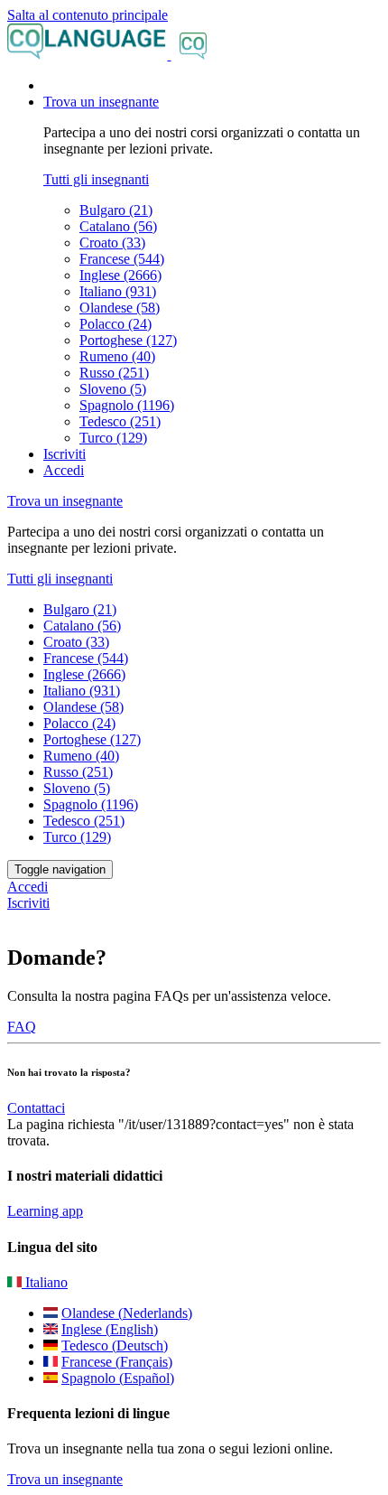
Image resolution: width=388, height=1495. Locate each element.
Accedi (63, 470)
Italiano (45, 1282)
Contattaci (36, 1108)
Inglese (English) (109, 1329)
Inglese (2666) (120, 275)
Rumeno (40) (117, 356)
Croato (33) (112, 242)
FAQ (21, 1026)
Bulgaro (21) (115, 210)
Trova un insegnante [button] (101, 101)
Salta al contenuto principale (87, 15)
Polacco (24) (115, 324)
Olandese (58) (119, 307)
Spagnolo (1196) (126, 405)
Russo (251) (114, 372)
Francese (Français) (116, 1361)
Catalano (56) (118, 226)
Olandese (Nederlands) (126, 1313)
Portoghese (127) (128, 340)
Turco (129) (113, 437)
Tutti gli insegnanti (96, 179)
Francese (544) (121, 258)
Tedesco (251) (120, 421)
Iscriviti (64, 454)
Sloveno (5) (112, 389)
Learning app (45, 1211)
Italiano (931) (117, 291)
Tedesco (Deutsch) (114, 1345)
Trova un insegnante (65, 1479)
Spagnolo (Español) (117, 1378)
